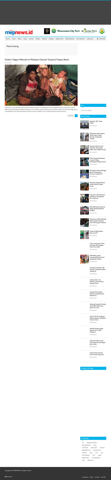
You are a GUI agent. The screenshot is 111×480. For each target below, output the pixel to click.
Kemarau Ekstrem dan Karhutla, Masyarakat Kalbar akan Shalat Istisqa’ (98, 147)
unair (99, 455)
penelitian (85, 457)
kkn (93, 455)
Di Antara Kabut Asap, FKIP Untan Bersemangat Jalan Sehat (97, 342)
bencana (90, 460)
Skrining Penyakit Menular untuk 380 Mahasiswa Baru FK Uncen (98, 305)
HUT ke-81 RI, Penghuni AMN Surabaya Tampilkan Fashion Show (98, 318)
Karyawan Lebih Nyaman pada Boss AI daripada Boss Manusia (97, 196)
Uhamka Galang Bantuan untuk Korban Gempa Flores (97, 184)
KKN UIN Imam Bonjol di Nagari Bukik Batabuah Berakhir (97, 208)
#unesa (84, 452)
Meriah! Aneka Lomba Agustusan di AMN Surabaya (96, 330)
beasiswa (94, 447)
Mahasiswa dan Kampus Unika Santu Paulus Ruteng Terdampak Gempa (97, 136)
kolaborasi (86, 455)
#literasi (85, 447)
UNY (96, 452)
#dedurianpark (92, 442)
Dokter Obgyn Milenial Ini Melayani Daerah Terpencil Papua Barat (37, 59)
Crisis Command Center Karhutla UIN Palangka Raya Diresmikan (97, 245)
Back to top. (9, 476)
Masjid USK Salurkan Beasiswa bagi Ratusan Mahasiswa (97, 293)
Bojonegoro (86, 445)
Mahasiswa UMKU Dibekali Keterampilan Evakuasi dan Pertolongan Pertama (98, 220)
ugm (90, 452)
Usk (102, 452)
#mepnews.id (86, 450)
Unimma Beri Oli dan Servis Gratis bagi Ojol (97, 353)
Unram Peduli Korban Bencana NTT (96, 232)
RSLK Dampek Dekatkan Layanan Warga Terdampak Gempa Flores (98, 160)
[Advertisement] (55, 12)
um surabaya (96, 457)
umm (94, 445)
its (83, 442)
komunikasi (97, 450)
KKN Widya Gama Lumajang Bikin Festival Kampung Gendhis (97, 257)
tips (83, 460)
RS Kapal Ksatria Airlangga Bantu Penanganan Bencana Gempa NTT (98, 172)
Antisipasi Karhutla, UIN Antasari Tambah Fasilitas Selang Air (98, 269)
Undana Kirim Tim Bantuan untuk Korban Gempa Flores (97, 281)
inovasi (102, 447)
